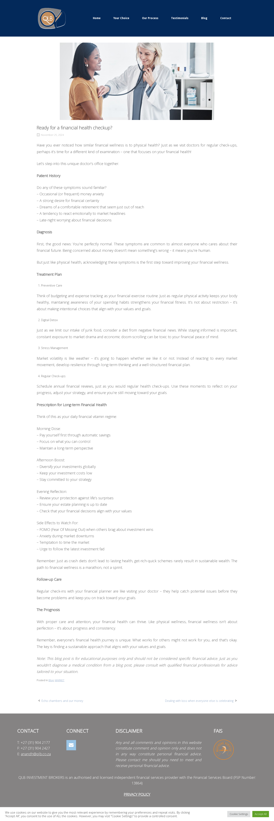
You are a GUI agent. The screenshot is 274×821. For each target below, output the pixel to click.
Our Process (150, 18)
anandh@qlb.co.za (36, 753)
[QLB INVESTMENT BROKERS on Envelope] (71, 745)
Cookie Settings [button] (239, 814)
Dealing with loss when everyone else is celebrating (199, 701)
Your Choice (121, 18)
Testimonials (179, 18)
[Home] (52, 18)
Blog (204, 18)
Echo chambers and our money (62, 701)
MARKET (59, 680)
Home (96, 18)
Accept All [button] (261, 814)
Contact (225, 18)
